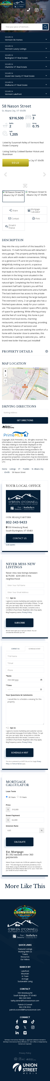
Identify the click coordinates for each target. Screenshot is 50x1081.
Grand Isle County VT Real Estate (19, 76)
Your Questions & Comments (19, 695)
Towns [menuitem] (25, 954)
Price (8, 805)
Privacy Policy (27, 612)
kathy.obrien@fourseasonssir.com (25, 1000)
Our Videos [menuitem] (25, 959)
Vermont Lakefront (13, 94)
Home (4, 469)
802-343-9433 (28, 10)
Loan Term (11, 791)
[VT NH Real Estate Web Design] (25, 1068)
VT (19, 469)
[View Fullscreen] (5, 381)
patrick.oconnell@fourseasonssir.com (25, 1009)
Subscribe (19, 622)
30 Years (12, 797)
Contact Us (20, 538)
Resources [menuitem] (25, 957)
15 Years (23, 797)
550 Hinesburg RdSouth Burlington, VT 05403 (25, 994)
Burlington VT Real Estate (16, 58)
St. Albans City (37, 469)
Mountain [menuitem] (25, 973)
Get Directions (25, 420)
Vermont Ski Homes (14, 39)
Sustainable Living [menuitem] (25, 981)
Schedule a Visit (34, 649)
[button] (45, 27)
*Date (8, 676)
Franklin (26, 469)
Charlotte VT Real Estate (16, 67)
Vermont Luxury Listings (15, 48)
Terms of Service (17, 764)
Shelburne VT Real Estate (16, 85)
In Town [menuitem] (25, 976)
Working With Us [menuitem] (25, 951)
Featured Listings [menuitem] (25, 949)
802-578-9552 (25, 1007)
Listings (12, 469)
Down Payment (13, 815)
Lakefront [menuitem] (25, 971)
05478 (6, 472)
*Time (9, 685)
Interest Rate (12, 826)
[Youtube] (25, 1021)
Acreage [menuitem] (25, 979)
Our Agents (10, 545)
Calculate (19, 841)
